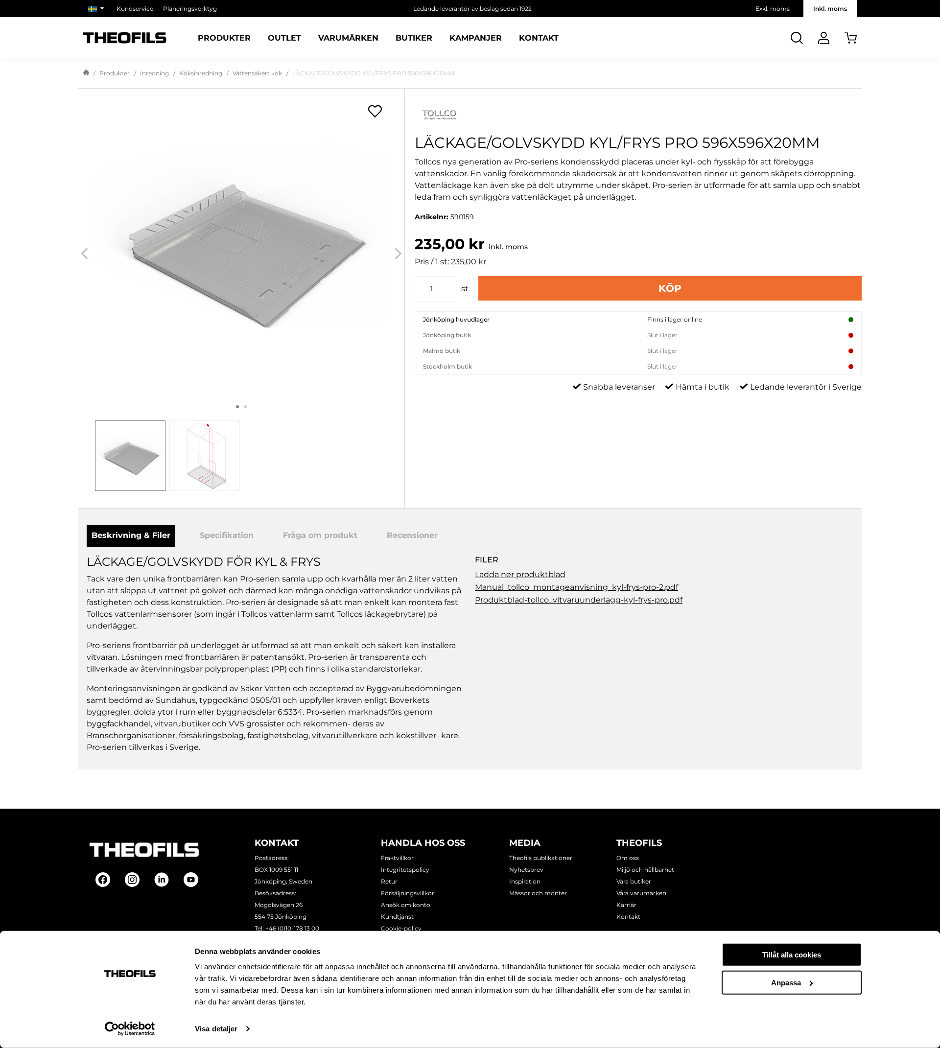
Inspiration (524, 881)
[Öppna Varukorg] (851, 38)
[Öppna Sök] (797, 38)
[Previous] (84, 254)
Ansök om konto (405, 904)
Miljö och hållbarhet (645, 869)
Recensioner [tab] (412, 535)
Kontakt (539, 38)
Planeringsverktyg (190, 8)
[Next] (398, 254)
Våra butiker (633, 881)
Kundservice (135, 8)
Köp (670, 288)
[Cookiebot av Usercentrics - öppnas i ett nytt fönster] (130, 1029)
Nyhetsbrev (526, 869)
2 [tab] (245, 407)
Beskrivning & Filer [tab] (131, 535)
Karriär (626, 904)
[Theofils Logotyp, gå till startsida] (124, 38)
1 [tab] (237, 407)
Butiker (414, 38)
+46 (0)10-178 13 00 (292, 928)
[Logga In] (824, 38)
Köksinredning (200, 73)
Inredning (154, 73)
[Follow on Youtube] (191, 879)
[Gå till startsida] (86, 73)
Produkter (224, 38)
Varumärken (348, 38)
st (465, 288)
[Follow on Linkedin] (161, 879)
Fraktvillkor (397, 858)
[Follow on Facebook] (103, 879)
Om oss (627, 858)
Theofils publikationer (540, 858)
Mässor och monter (538, 893)
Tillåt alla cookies (791, 955)
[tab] (130, 455)
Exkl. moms (772, 8)
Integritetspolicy (405, 869)
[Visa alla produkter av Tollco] (638, 113)
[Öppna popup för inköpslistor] (375, 111)
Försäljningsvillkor (407, 893)
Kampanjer (475, 38)
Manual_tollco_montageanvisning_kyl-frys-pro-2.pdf (576, 587)
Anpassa (786, 982)
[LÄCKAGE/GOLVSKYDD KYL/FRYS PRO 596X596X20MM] (241, 244)
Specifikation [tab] (227, 535)
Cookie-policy (401, 928)
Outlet (284, 38)
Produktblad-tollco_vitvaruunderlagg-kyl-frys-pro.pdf (578, 600)
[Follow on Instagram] (132, 879)
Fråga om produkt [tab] (320, 535)
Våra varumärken (641, 893)
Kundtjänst (397, 916)
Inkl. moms (830, 8)
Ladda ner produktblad (520, 574)
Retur (389, 881)
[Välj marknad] (97, 8)
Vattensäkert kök (257, 73)
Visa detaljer (216, 1029)
